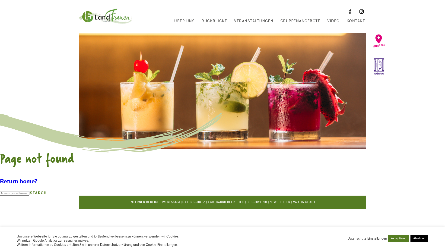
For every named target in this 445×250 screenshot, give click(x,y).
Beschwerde (257, 202)
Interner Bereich (144, 202)
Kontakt (356, 21)
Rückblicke (214, 21)
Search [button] (38, 193)
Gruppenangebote (300, 21)
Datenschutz (193, 202)
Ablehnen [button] (419, 238)
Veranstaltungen (253, 21)
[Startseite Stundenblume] (379, 66)
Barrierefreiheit (230, 202)
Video (333, 21)
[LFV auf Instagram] (361, 11)
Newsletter (280, 202)
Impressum (171, 202)
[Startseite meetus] (379, 41)
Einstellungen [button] (377, 238)
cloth (310, 202)
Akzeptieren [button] (399, 238)
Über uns (184, 21)
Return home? (19, 181)
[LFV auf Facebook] (350, 11)
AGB (211, 202)
